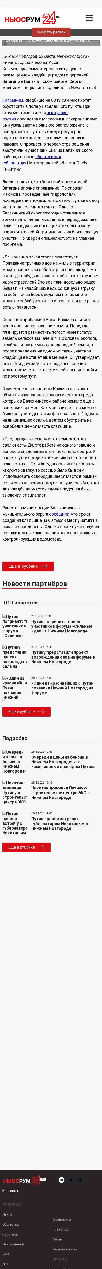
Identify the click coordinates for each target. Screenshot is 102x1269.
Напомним (12, 100)
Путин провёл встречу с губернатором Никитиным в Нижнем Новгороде (59, 824)
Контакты (10, 1191)
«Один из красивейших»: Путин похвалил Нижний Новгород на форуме (62, 688)
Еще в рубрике (23, 566)
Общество (10, 1224)
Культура (60, 1259)
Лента (7, 1214)
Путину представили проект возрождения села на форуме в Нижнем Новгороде (63, 657)
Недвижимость (65, 1249)
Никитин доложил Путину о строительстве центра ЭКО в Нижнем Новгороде (60, 793)
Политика (10, 1234)
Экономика (62, 1219)
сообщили (59, 514)
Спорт (57, 1239)
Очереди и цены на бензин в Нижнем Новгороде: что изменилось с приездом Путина (63, 762)
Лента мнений (13, 1244)
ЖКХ (6, 1254)
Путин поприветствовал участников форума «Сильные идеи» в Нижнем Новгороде (61, 626)
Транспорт (61, 1229)
